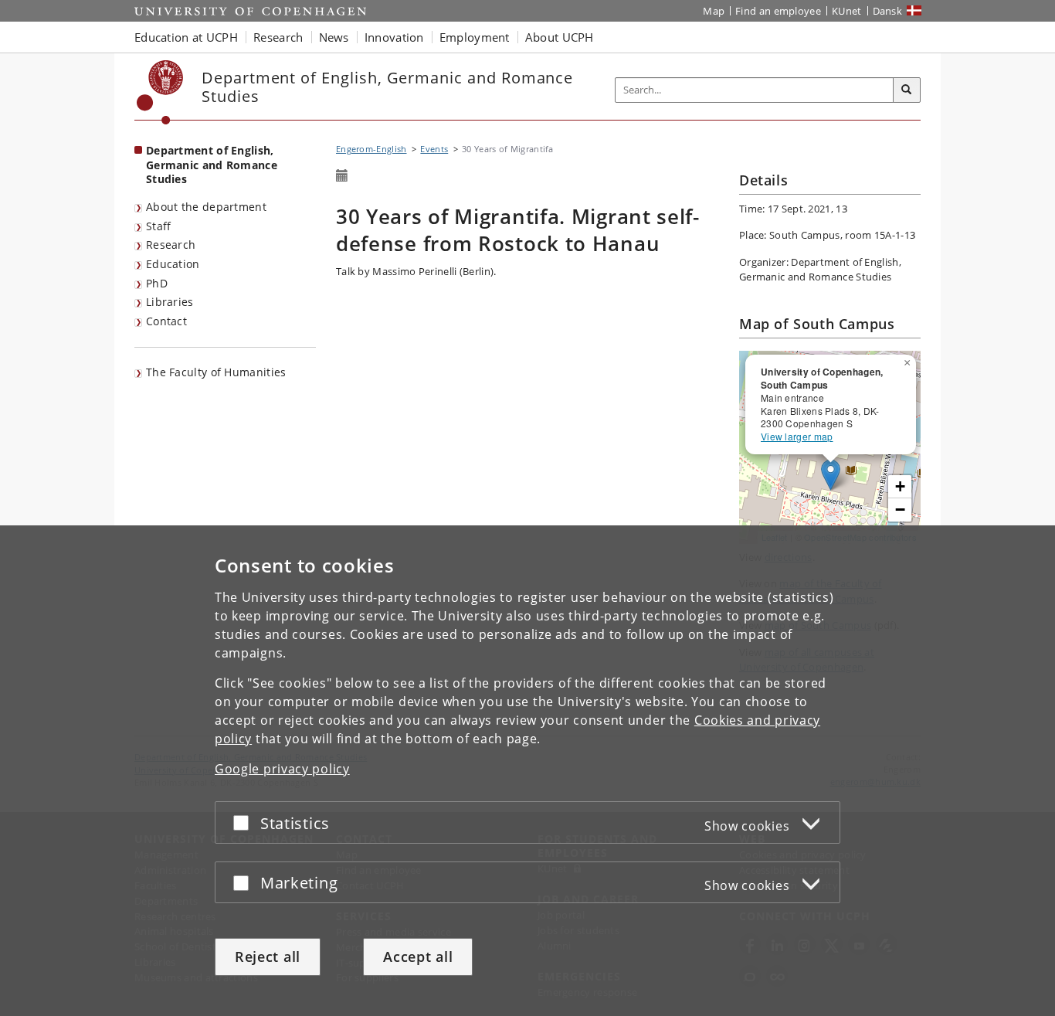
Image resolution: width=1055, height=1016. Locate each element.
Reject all (267, 956)
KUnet (847, 11)
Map (713, 11)
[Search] (907, 90)
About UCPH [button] (559, 37)
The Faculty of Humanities (216, 372)
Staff (158, 226)
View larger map (797, 436)
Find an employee (778, 11)
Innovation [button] (394, 37)
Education (173, 264)
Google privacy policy (282, 768)
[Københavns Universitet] (160, 92)
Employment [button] (474, 37)
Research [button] (278, 37)
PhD (157, 283)
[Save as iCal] (342, 176)
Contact (166, 321)
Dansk (888, 11)
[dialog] (527, 770)
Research (170, 244)
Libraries (170, 301)
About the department (206, 206)
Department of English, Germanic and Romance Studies (211, 164)
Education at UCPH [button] (186, 37)
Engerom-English (371, 149)
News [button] (334, 37)
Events (434, 149)
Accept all (418, 956)
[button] (909, 360)
